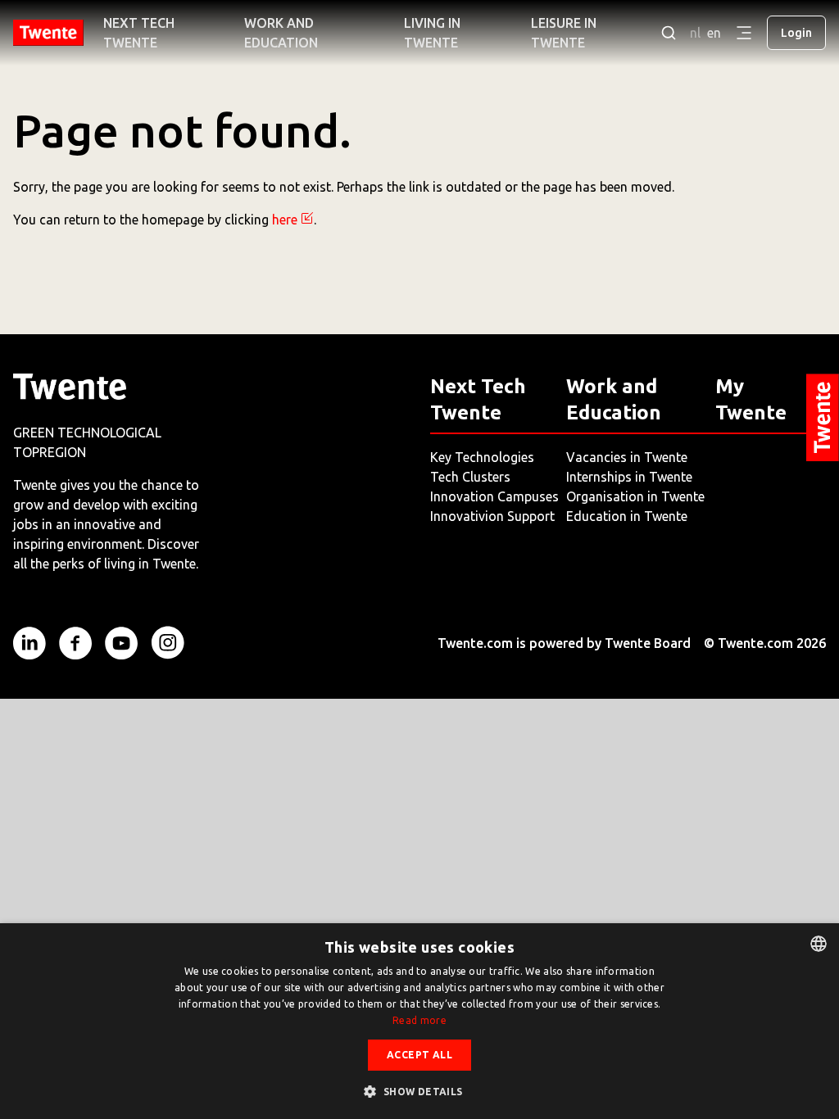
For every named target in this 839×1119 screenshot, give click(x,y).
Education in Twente (626, 516)
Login (796, 32)
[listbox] (818, 944)
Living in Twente (432, 33)
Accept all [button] (419, 1054)
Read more (419, 1020)
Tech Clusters (470, 476)
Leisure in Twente (563, 33)
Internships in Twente (629, 476)
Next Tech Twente (139, 33)
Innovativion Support (492, 516)
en (714, 32)
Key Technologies (482, 457)
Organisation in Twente (635, 496)
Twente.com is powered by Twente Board (564, 643)
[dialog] (419, 1021)
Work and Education (281, 33)
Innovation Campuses (494, 496)
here (284, 219)
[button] (419, 1091)
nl (695, 32)
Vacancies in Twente (626, 457)
